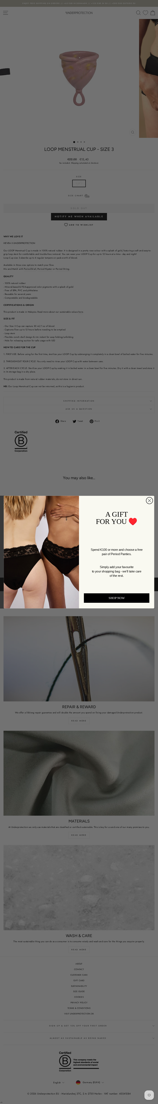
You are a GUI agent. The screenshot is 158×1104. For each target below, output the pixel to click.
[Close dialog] (149, 500)
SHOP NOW (116, 597)
